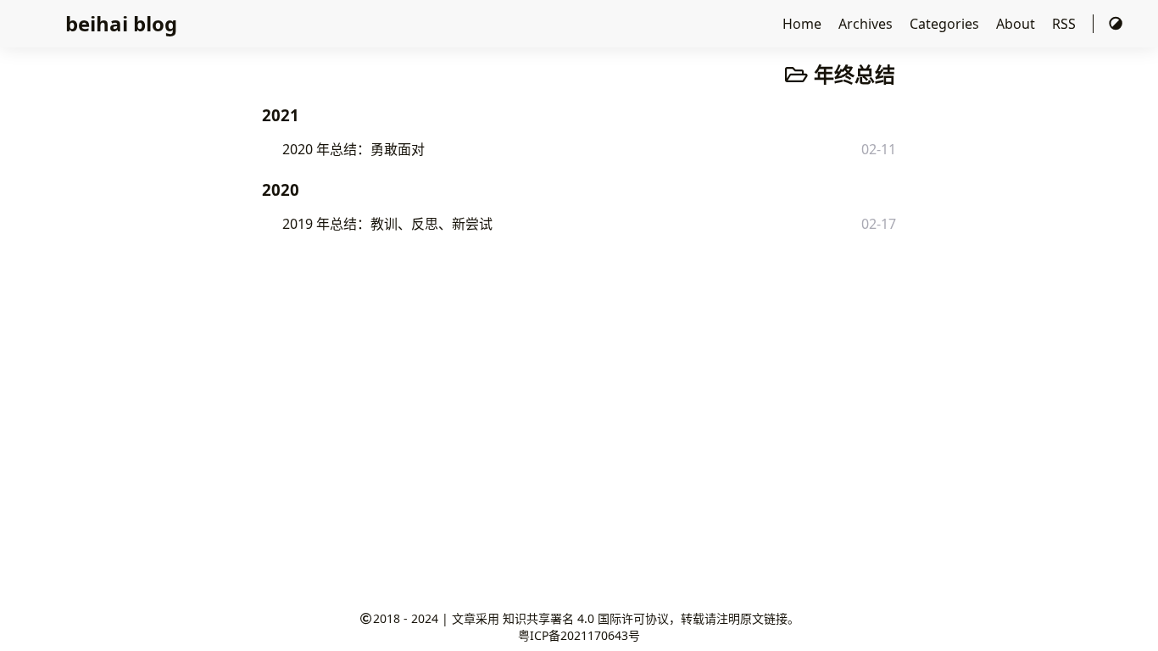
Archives (867, 23)
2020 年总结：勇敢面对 (353, 149)
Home (803, 23)
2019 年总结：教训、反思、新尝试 (387, 223)
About (1017, 23)
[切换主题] (1115, 23)
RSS (1065, 23)
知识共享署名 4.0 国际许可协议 (586, 618)
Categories (946, 23)
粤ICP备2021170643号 (579, 635)
